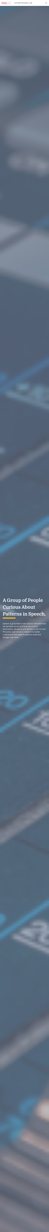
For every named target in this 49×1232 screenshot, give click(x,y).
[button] (46, 3)
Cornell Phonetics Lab (23, 3)
